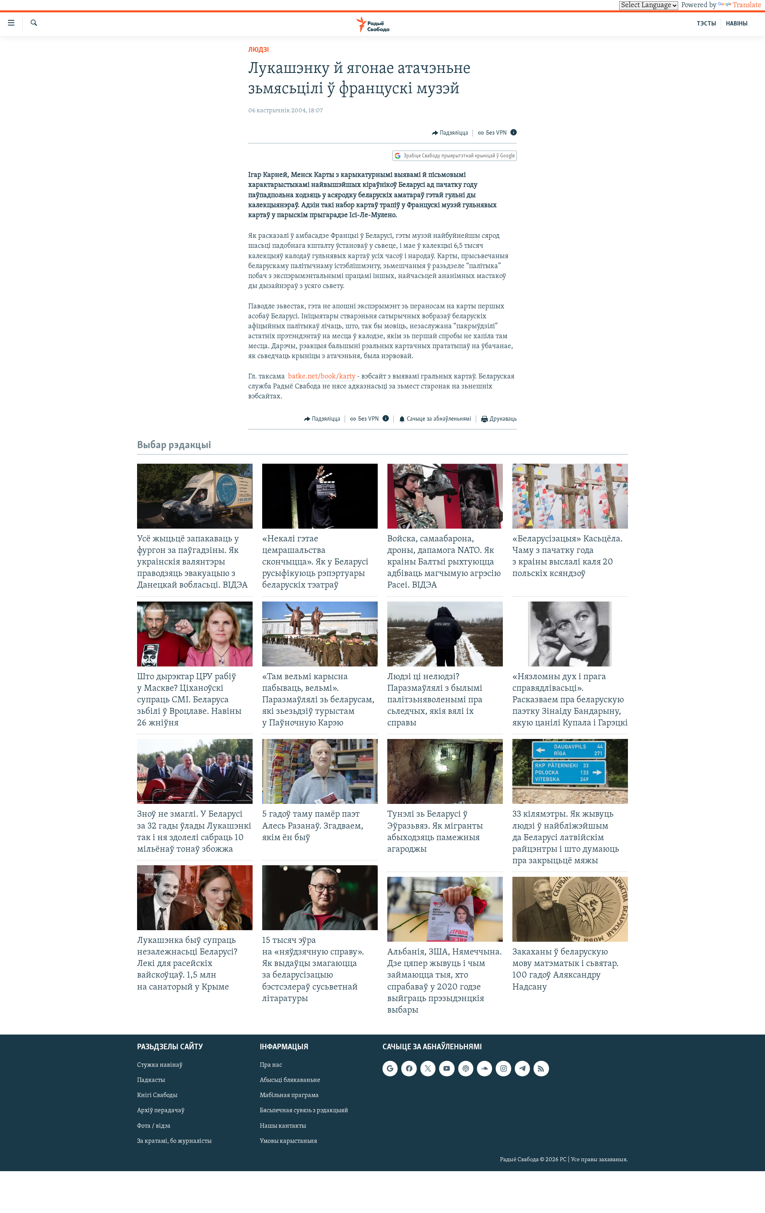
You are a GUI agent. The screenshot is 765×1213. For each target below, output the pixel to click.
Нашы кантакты (283, 1126)
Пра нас (271, 1065)
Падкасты (151, 1080)
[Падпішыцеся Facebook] (408, 1068)
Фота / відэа (154, 1126)
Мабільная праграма (289, 1095)
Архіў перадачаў (160, 1110)
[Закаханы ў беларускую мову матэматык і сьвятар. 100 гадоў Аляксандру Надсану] (570, 909)
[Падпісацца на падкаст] (465, 1068)
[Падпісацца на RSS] (541, 1068)
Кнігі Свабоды (157, 1095)
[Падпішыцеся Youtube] (446, 1068)
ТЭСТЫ (706, 24)
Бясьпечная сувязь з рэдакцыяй (304, 1110)
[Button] (450, 133)
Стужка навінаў (159, 1065)
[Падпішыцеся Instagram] (503, 1068)
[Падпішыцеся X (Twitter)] (427, 1068)
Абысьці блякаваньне (290, 1080)
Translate (747, 5)
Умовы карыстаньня (288, 1141)
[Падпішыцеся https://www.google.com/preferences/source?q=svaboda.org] (390, 1068)
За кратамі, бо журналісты (174, 1141)
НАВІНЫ (736, 24)
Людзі (258, 50)
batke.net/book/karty (321, 376)
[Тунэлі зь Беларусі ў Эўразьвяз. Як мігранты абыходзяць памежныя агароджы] (445, 771)
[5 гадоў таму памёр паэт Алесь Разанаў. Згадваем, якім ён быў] (320, 771)
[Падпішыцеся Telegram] (522, 1068)
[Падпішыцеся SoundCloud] (484, 1068)
